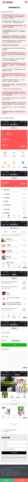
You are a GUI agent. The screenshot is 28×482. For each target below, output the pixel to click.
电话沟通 (7, 480)
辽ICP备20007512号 (8, 469)
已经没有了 (6, 431)
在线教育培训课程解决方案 (10, 429)
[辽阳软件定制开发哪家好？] (7, 2)
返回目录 (14, 424)
